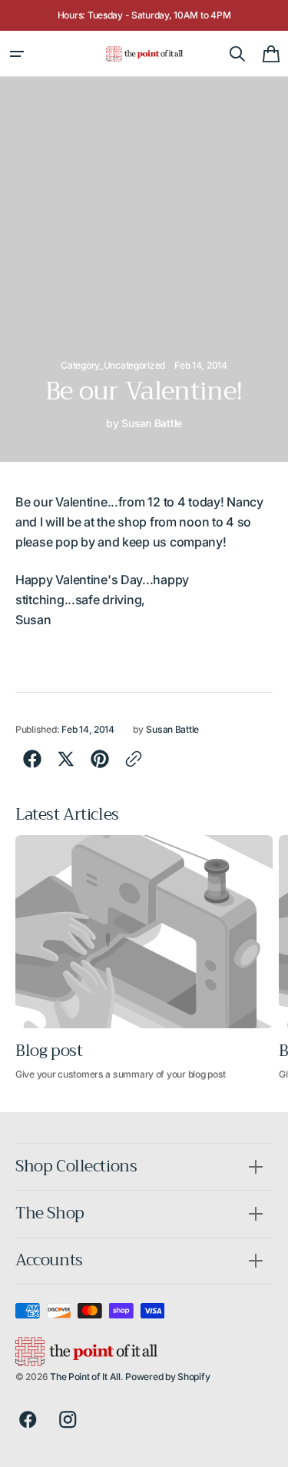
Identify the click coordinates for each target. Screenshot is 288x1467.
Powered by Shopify (167, 1376)
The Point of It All (85, 1376)
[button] (17, 54)
